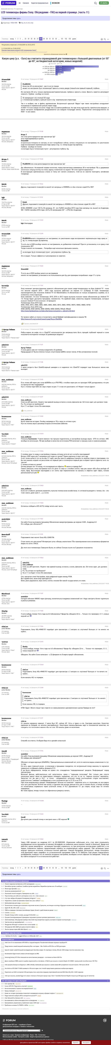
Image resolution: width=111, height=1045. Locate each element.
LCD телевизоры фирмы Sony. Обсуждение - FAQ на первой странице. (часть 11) (45, 12)
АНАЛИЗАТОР (34, 324)
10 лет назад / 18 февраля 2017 (32, 220)
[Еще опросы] (61, 63)
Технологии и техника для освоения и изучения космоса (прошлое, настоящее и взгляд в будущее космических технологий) (43, 905)
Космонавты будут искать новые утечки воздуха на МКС (22, 953)
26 (34, 39)
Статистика (41, 1035)
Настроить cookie (23, 1037)
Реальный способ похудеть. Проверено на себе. (20, 893)
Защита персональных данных (39, 1037)
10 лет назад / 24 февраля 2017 (32, 593)
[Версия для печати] (101, 39)
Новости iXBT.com (8, 939)
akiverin (26, 324)
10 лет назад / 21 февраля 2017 (32, 329)
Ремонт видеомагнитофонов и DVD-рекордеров (19, 884)
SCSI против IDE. (10, 984)
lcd (29, 23)
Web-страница (6, 763)
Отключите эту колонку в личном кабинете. (15, 1009)
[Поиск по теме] (104, 39)
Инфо (106, 79)
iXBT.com (6, 1039)
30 (47, 39)
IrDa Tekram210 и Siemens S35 (14, 998)
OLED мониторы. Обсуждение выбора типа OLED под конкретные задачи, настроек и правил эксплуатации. (38, 920)
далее (74, 39)
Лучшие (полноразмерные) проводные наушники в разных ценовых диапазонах (30, 917)
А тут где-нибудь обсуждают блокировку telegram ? (21, 898)
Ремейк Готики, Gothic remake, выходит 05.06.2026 (20, 915)
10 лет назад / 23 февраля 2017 (32, 557)
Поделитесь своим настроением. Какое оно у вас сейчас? (22, 900)
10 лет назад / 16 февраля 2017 (32, 79)
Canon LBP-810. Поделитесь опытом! (16, 986)
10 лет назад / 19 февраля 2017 (32, 266)
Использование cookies (10, 1037)
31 (50, 39)
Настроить (86, 1042)
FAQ (36, 1035)
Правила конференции (22, 1035)
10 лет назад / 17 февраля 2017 (32, 131)
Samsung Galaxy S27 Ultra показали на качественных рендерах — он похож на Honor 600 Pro (33, 957)
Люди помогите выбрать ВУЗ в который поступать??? (21, 995)
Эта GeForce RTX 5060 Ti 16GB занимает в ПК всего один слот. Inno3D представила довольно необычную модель (39, 968)
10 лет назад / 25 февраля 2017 (32, 751)
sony (31, 23)
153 (70, 39)
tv (26, 23)
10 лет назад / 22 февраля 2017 (32, 434)
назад (12, 39)
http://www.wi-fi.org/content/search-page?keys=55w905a (41, 319)
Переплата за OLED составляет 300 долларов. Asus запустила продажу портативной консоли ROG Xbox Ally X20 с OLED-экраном (44, 972)
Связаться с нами (8, 1035)
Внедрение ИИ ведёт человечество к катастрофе (20, 924)
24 (28, 39)
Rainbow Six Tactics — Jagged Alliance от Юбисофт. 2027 (22, 936)
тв (24, 23)
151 (62, 39)
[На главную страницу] (8, 3)
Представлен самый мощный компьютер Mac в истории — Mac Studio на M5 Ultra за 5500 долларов (35, 946)
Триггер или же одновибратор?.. (15, 922)
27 (37, 39)
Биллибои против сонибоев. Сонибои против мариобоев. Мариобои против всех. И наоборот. (33, 886)
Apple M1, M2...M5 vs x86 (12, 908)
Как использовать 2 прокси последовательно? (19, 988)
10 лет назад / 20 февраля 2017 (32, 285)
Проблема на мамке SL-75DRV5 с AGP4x (16, 1005)
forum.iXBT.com (43, 1039)
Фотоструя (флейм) (11, 889)
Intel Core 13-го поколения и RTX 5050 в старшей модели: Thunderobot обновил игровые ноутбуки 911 (36, 942)
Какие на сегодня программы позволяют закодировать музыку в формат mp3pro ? (30, 993)
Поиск (32, 1035)
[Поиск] (95, 3)
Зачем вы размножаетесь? (13, 891)
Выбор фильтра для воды (13, 903)
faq (22, 23)
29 (44, 39)
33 (56, 39)
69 (59, 63)
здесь (19, 18)
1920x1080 (13, 23)
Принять (76, 1042)
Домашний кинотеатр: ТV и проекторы (12, 9)
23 (25, 39)
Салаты (7, 912)
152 (66, 39)
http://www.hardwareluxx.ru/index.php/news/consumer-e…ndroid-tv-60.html (48, 311)
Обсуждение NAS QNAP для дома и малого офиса (20, 927)
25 (31, 39)
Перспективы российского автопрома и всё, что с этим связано (24, 896)
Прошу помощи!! (10, 991)
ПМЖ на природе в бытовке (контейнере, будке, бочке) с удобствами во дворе (29, 910)
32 (53, 39)
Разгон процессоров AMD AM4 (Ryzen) (16, 929)
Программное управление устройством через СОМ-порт (22, 1003)
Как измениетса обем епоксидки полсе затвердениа (21, 1000)
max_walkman (28, 410)
